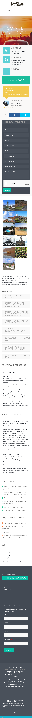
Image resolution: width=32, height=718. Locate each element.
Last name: (8, 639)
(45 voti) (16, 108)
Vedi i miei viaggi (16, 105)
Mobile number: (9, 623)
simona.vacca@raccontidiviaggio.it (16, 94)
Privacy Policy (7, 587)
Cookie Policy (7, 589)
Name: (6, 631)
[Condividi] (14, 115)
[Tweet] (25, 115)
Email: (6, 614)
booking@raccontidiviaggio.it (15, 669)
